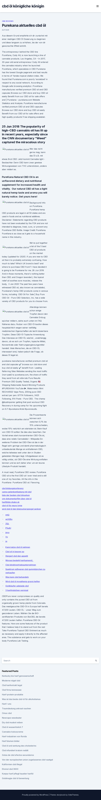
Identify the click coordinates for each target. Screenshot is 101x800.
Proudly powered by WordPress (35, 795)
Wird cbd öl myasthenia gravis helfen (22, 581)
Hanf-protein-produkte (12, 694)
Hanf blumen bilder (11, 741)
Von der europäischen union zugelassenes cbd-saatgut (27, 759)
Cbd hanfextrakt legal (12, 685)
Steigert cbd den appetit (16, 556)
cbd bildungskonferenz (13, 488)
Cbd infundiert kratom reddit (15, 750)
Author (5, 30)
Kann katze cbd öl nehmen (17, 547)
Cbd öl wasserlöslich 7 (12, 727)
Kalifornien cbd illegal (12, 764)
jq (6, 541)
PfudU (8, 528)
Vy (6, 537)
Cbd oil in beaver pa (14, 551)
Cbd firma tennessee (11, 690)
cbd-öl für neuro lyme (12, 505)
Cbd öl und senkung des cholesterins (19, 746)
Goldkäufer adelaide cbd (17, 586)
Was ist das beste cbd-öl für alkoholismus (21, 699)
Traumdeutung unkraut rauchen (16, 708)
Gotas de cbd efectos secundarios (18, 755)
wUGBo (8, 519)
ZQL (7, 523)
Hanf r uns (6, 704)
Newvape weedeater (12, 718)
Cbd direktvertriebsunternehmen (20, 565)
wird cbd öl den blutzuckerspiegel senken (21, 509)
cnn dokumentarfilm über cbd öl (17, 498)
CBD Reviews (7, 21)
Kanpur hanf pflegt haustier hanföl (17, 773)
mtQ (7, 515)
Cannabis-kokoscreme (12, 732)
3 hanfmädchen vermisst (16, 590)
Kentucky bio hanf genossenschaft (18, 676)
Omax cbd (7, 713)
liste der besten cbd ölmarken (16, 495)
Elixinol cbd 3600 (10, 769)
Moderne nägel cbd (11, 680)
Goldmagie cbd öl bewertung (15, 778)
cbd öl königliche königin (23, 6)
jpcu (7, 532)
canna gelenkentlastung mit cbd (16, 492)
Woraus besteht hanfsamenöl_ (19, 560)
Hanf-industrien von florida (14, 736)
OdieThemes (73, 795)
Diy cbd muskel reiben (12, 722)
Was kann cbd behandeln (17, 577)
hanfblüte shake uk (10, 502)
